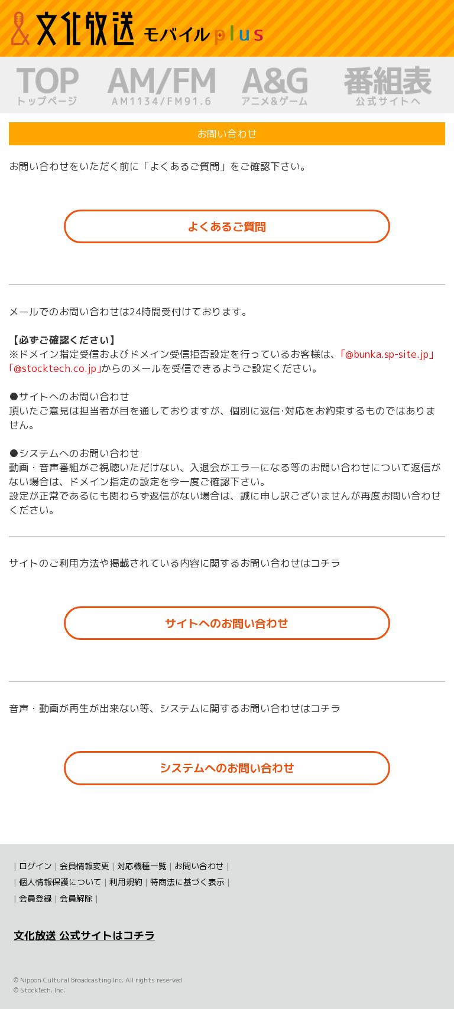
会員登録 (35, 898)
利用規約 (125, 881)
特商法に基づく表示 (187, 881)
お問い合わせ (199, 865)
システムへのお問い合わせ (227, 768)
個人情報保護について (60, 881)
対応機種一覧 (142, 865)
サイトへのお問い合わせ (226, 623)
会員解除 (76, 898)
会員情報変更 (84, 865)
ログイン (35, 865)
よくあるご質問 (226, 226)
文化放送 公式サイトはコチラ (84, 935)
